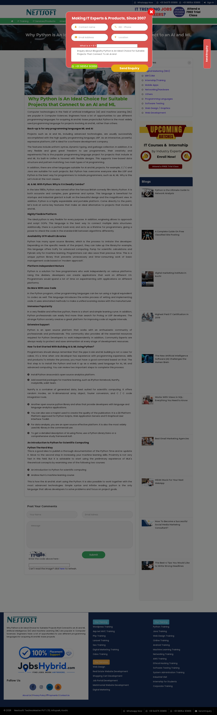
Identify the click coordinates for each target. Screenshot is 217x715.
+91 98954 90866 (86, 66)
